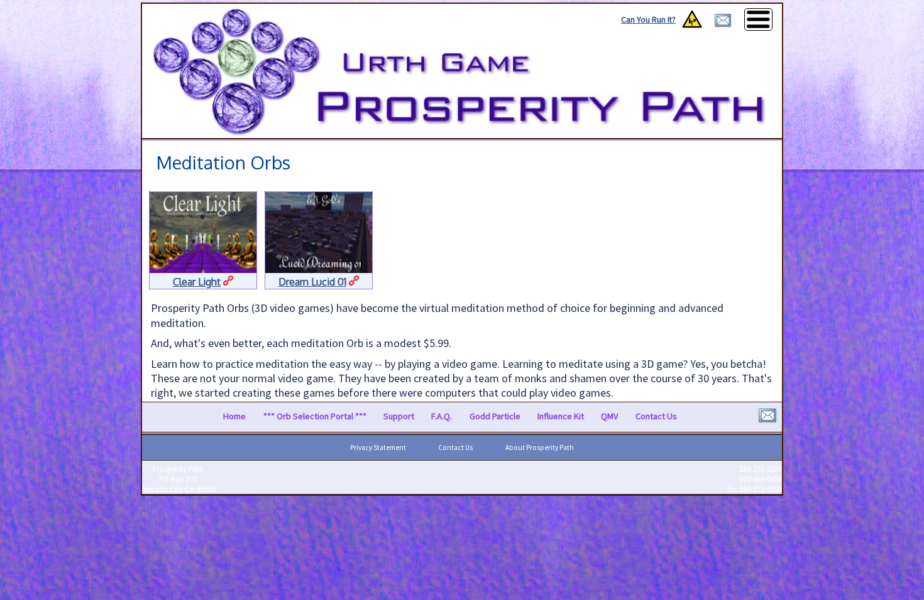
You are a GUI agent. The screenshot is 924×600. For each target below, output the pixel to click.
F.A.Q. (441, 416)
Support (398, 416)
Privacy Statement (378, 447)
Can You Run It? (648, 19)
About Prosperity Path (539, 447)
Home (234, 416)
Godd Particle (495, 416)
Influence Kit (560, 416)
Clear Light (197, 282)
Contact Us (656, 416)
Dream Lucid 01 (312, 282)
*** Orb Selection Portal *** (314, 416)
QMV (609, 416)
